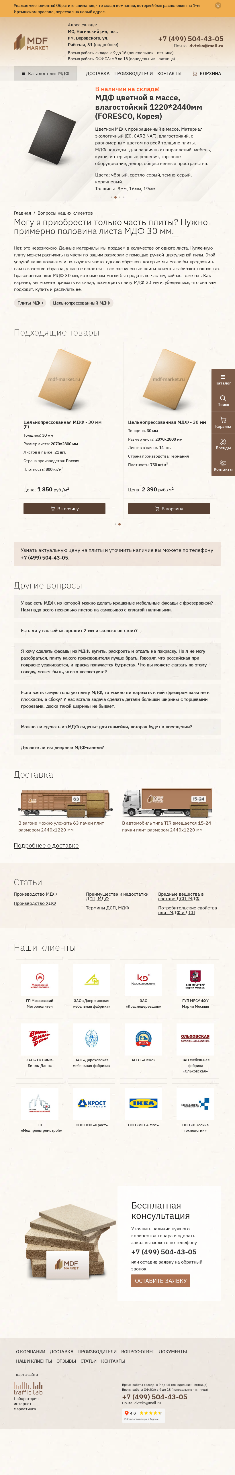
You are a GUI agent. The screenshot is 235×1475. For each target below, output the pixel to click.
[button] (111, 197)
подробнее (106, 44)
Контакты (169, 73)
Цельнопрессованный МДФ (81, 303)
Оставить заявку (161, 1280)
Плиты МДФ (30, 303)
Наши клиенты (34, 1361)
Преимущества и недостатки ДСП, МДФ (117, 896)
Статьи (89, 1361)
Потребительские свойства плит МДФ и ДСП (187, 910)
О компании (30, 1351)
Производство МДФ (35, 894)
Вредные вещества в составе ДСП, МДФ (181, 896)
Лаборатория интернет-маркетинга (26, 1403)
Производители (133, 73)
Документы (173, 1351)
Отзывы (66, 1361)
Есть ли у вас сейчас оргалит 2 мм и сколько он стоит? (79, 630)
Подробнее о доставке (46, 845)
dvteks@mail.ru (206, 45)
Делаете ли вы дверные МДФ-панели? (62, 747)
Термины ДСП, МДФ (107, 908)
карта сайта (27, 1374)
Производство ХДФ (35, 903)
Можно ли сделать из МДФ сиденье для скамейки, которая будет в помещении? (106, 726)
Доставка (98, 73)
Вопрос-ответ (137, 1351)
